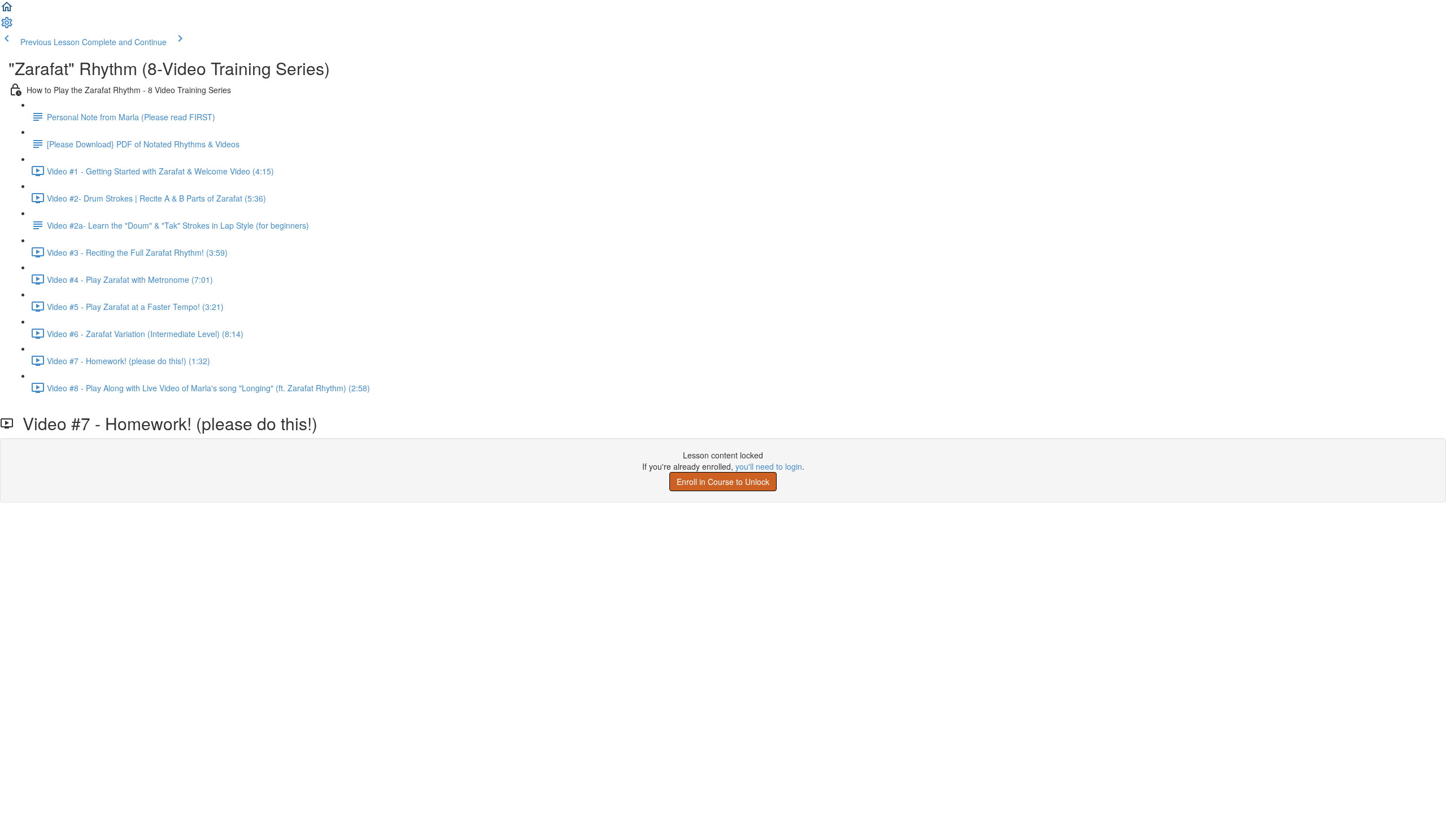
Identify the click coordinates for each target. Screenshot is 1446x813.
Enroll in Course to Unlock (723, 481)
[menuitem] (7, 26)
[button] (7, 10)
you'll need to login (768, 466)
